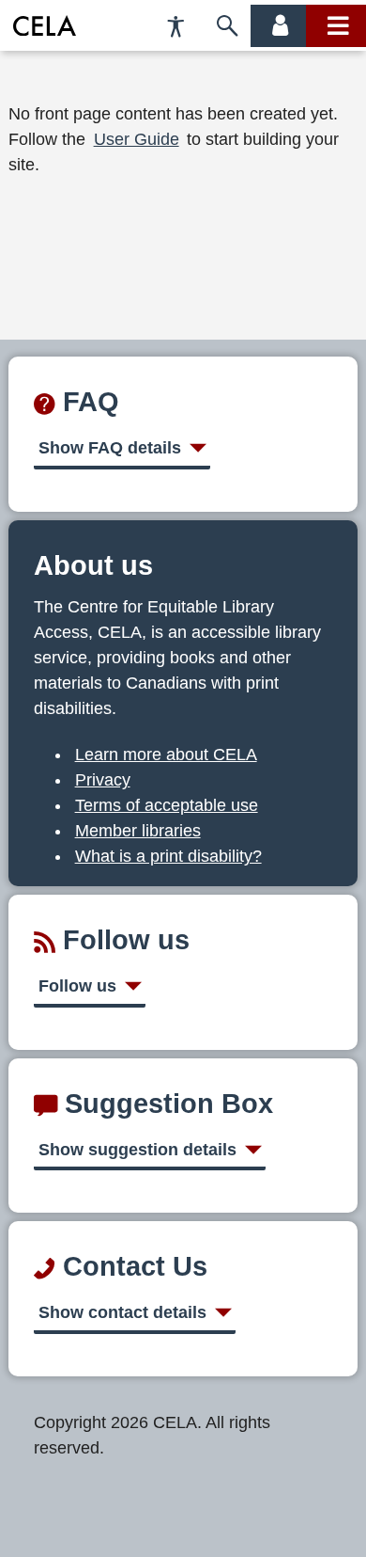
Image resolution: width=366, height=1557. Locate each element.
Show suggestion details (137, 1149)
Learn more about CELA (166, 754)
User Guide (136, 139)
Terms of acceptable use (166, 805)
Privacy (102, 780)
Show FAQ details (109, 447)
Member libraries (138, 830)
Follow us (77, 986)
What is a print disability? (168, 856)
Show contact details (122, 1312)
